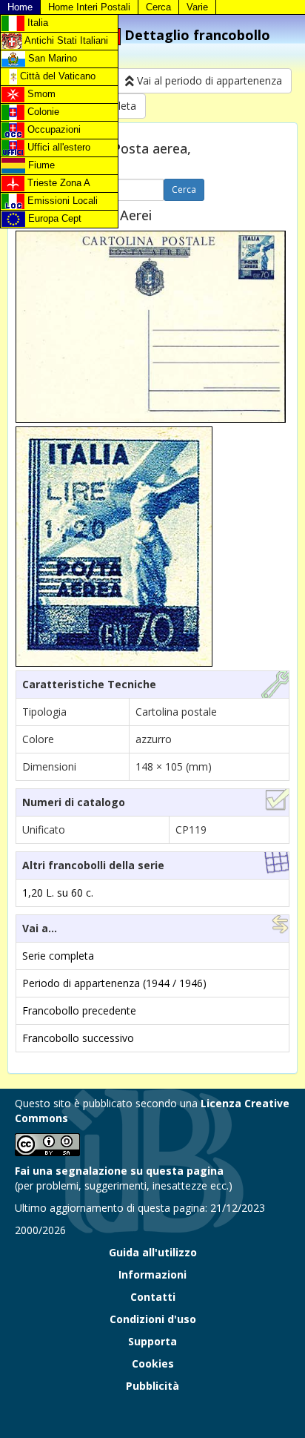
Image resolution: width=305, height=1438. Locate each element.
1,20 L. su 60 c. (57, 892)
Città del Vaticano (56, 76)
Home (20, 7)
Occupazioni (52, 129)
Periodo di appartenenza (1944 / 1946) (114, 983)
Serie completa (58, 956)
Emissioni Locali (61, 200)
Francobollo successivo (78, 1038)
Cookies (153, 1363)
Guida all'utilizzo (153, 1252)
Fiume (40, 165)
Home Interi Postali (89, 7)
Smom (40, 93)
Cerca (158, 7)
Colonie (41, 111)
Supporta (152, 1341)
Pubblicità (152, 1386)
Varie (197, 7)
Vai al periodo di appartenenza (208, 80)
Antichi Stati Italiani (65, 40)
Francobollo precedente (79, 1010)
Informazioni (152, 1274)
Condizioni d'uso (153, 1319)
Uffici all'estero (57, 147)
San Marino (51, 58)
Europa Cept (53, 218)
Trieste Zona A (57, 182)
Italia (36, 22)
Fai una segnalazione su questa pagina (119, 1171)
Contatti (152, 1297)
